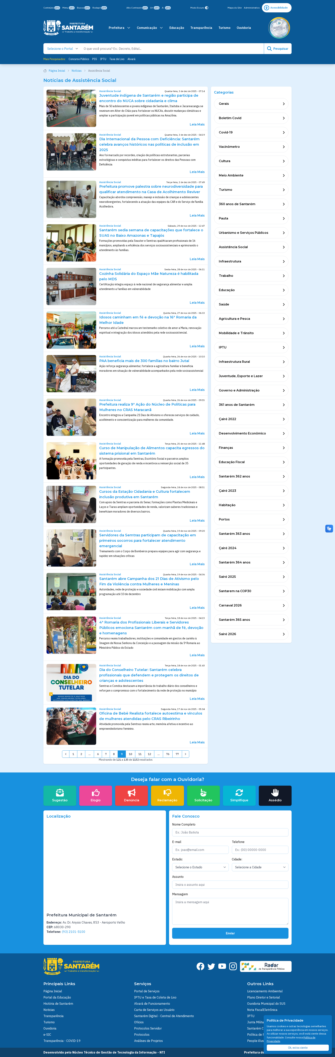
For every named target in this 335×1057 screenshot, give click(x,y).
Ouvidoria (244, 28)
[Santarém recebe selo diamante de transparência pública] (279, 27)
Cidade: (237, 859)
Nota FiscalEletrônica (262, 1010)
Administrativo (252, 7)
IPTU (103, 59)
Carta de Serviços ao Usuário (154, 1010)
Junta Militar (256, 1022)
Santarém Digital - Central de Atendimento (164, 1016)
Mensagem (180, 894)
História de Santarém (58, 1003)
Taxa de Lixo (116, 59)
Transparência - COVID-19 (62, 1041)
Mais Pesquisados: (54, 59)
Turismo (224, 28)
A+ (154, 7)
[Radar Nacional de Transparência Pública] (266, 966)
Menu (68, 7)
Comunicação (147, 28)
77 (177, 754)
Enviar (230, 933)
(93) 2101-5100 (73, 932)
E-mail (176, 842)
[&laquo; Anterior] (65, 754)
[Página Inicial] (68, 27)
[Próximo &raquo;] (185, 754)
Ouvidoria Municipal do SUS (266, 1003)
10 (130, 754)
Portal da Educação (57, 997)
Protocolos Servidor (148, 1028)
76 (167, 754)
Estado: (177, 859)
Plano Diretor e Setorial (263, 997)
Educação (176, 28)
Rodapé (99, 7)
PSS (94, 59)
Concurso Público (79, 59)
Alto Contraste (136, 7)
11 (140, 754)
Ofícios (139, 1022)
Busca (83, 7)
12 (149, 754)
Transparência (201, 28)
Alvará (132, 59)
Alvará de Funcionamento (152, 1003)
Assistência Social (110, 91)
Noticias (49, 1010)
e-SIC (47, 1034)
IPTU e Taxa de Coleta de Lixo (155, 997)
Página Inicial (57, 70)
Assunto (178, 877)
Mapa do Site (235, 7)
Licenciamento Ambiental (265, 991)
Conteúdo (51, 7)
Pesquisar (280, 49)
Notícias (77, 70)
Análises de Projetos (148, 1041)
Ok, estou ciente (298, 1047)
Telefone (238, 842)
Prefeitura (116, 28)
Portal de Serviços (147, 991)
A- (166, 7)
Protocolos (141, 1034)
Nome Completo (183, 824)
